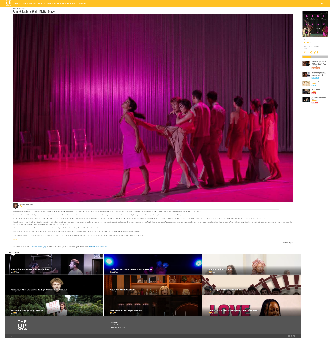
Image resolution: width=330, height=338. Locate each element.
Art (45, 3)
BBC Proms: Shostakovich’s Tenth (319, 98)
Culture (15, 8)
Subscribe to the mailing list (118, 327)
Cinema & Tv (17, 3)
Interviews (55, 3)
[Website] (315, 52)
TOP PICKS (324, 57)
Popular (307, 57)
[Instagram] (305, 52)
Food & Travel (31, 3)
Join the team (114, 322)
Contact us (113, 320)
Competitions (82, 3)
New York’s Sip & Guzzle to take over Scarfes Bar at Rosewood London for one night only (319, 63)
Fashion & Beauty (65, 3)
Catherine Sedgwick (27, 204)
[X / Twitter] (308, 52)
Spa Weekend (315, 82)
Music (24, 3)
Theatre (39, 3)
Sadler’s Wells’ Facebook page (37, 247)
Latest (315, 57)
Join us (74, 3)
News (49, 3)
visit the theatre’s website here (98, 247)
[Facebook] (311, 52)
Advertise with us (115, 325)
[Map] (317, 52)
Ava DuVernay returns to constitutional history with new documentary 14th (319, 74)
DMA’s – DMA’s (316, 89)
